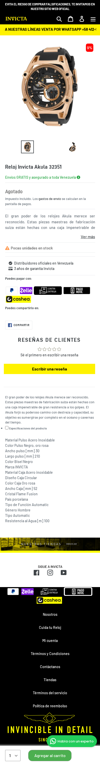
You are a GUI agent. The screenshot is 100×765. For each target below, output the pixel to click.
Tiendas (50, 680)
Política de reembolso (50, 706)
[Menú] (93, 18)
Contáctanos (50, 667)
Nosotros (50, 614)
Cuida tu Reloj (50, 627)
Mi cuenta (50, 640)
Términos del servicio (50, 693)
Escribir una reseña (49, 368)
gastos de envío (49, 199)
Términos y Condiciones (50, 653)
